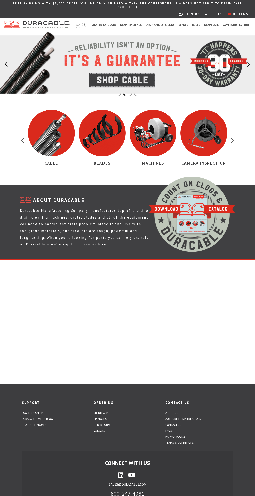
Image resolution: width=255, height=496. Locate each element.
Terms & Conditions (179, 442)
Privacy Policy (175, 436)
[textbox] (78, 25)
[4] (136, 94)
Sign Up (192, 14)
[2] (125, 94)
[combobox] (77, 24)
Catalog (99, 430)
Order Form (102, 425)
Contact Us (173, 425)
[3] (130, 94)
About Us (171, 413)
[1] (119, 94)
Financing (100, 419)
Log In (216, 14)
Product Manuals (34, 425)
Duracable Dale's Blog (37, 419)
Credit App (101, 413)
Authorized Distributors (183, 419)
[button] (83, 25)
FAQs (168, 430)
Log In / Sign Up (32, 413)
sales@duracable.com (127, 484)
